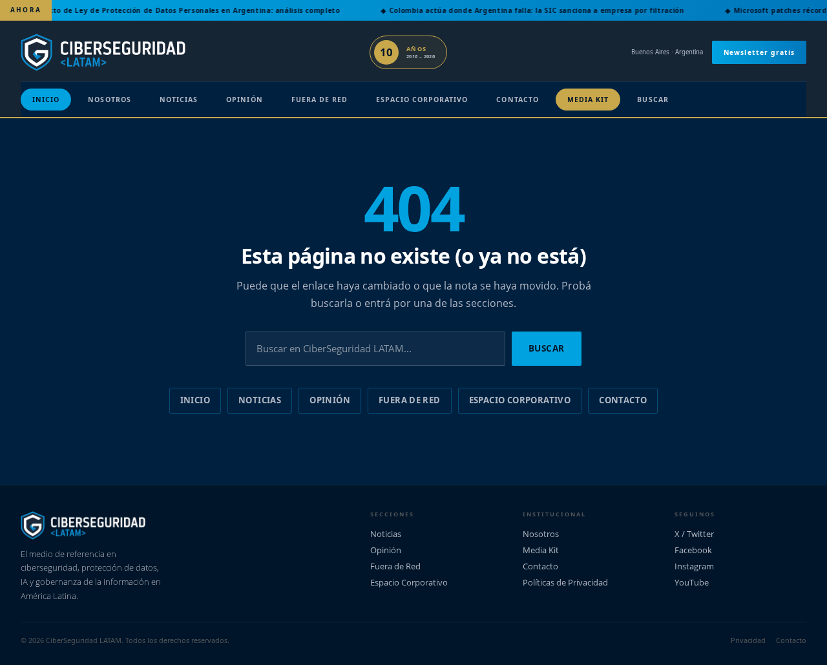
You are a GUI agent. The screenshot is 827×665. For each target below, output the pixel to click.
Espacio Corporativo (422, 99)
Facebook (693, 550)
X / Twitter (694, 534)
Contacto (517, 99)
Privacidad (748, 640)
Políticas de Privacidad (565, 582)
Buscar (652, 99)
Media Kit (588, 99)
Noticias (179, 99)
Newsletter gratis (759, 52)
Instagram (694, 566)
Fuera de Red (319, 99)
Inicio (45, 99)
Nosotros (109, 99)
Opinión (244, 99)
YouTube (692, 582)
